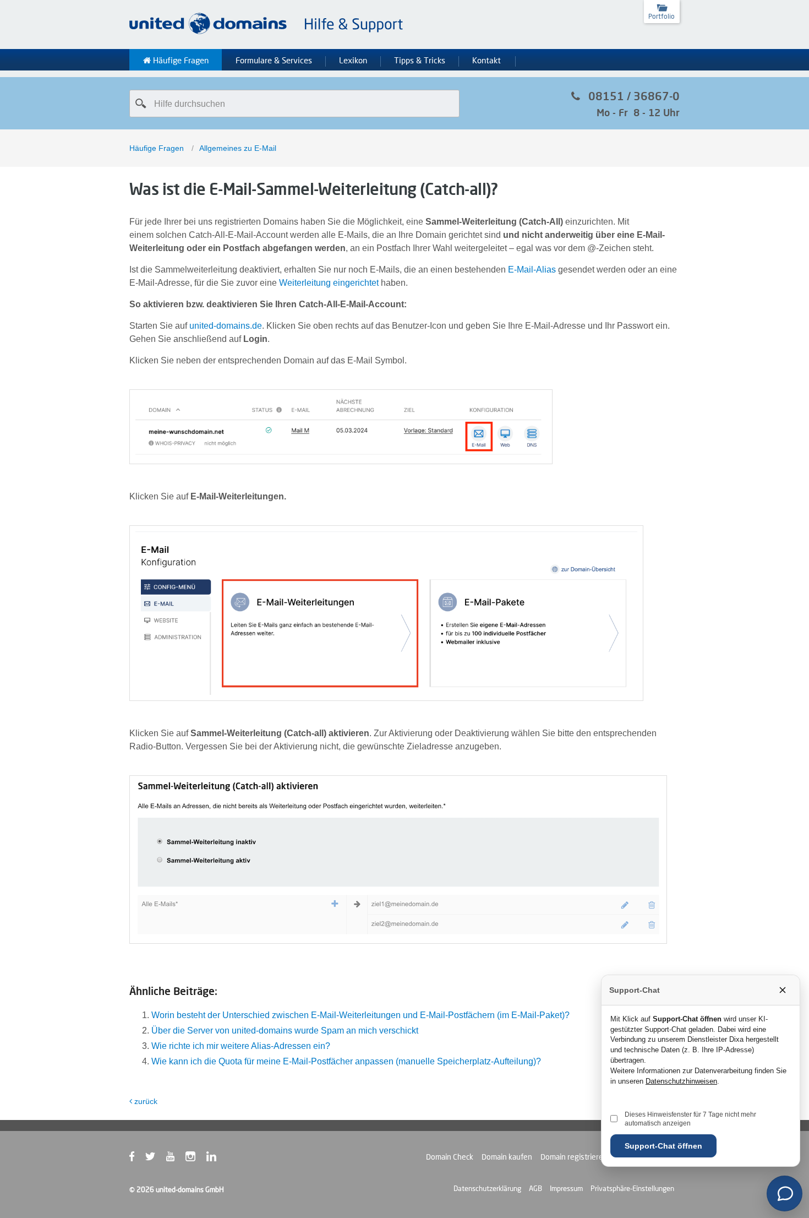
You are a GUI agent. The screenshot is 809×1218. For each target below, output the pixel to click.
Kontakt (486, 60)
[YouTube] (175, 1158)
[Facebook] (137, 1158)
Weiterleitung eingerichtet (329, 282)
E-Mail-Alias (532, 269)
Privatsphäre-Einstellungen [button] (632, 1188)
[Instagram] (195, 1158)
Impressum (566, 1188)
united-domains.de (225, 325)
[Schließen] (782, 990)
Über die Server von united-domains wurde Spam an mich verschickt (284, 1030)
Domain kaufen (507, 1157)
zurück (145, 1101)
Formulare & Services (274, 60)
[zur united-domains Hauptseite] (266, 32)
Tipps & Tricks (419, 60)
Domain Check (449, 1157)
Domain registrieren (574, 1157)
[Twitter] (155, 1158)
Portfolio (661, 16)
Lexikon (353, 60)
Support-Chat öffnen (663, 1145)
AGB (535, 1188)
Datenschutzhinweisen (681, 1081)
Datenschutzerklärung (487, 1188)
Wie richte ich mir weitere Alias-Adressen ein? (240, 1046)
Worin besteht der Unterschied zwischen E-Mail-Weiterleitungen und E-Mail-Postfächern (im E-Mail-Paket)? (360, 1015)
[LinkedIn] (216, 1158)
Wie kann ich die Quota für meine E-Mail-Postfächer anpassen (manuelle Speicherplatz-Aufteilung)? (346, 1061)
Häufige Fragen (180, 60)
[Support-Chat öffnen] (784, 1193)
